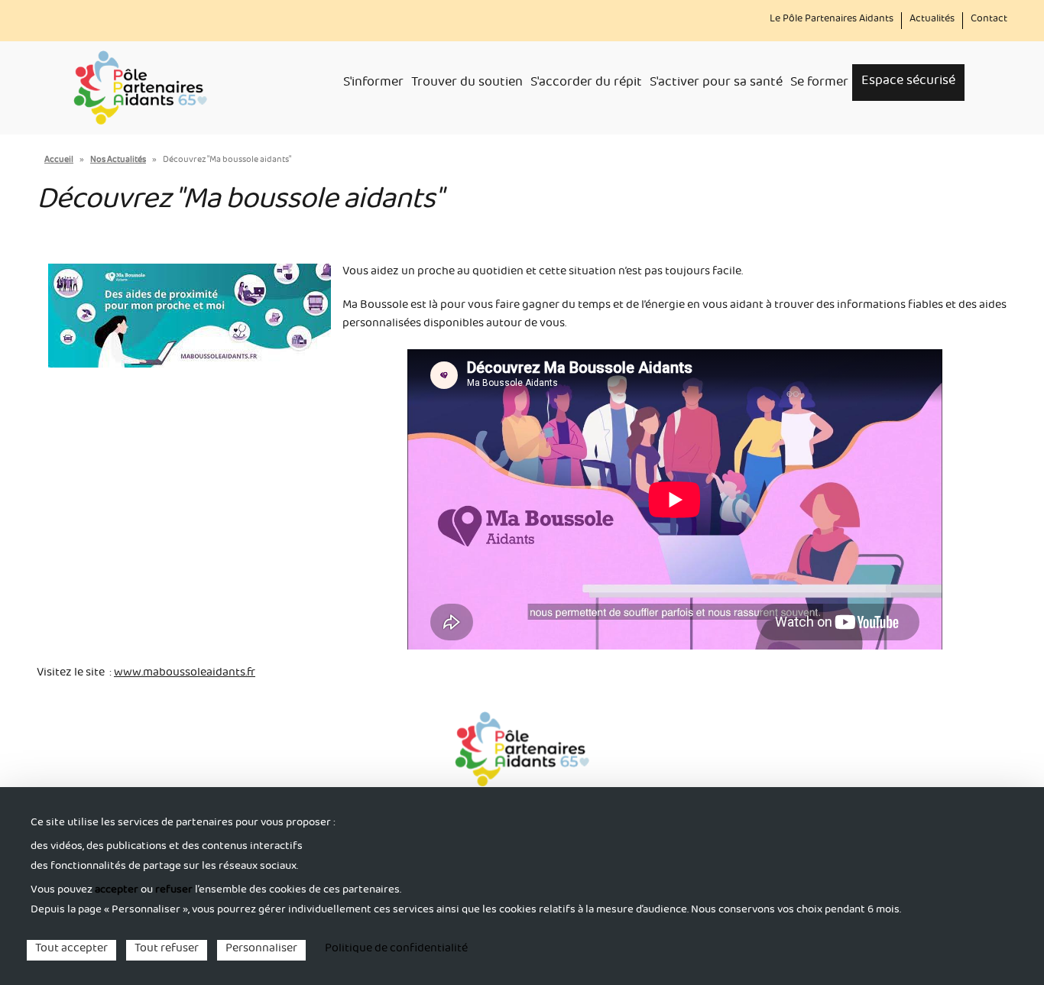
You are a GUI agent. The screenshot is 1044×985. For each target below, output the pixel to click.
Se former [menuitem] (819, 84)
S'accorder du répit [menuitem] (586, 84)
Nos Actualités (118, 161)
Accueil (58, 161)
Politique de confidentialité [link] (396, 950)
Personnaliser (261, 950)
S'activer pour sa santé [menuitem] (716, 84)
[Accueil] (140, 88)
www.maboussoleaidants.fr (184, 674)
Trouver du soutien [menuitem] (467, 84)
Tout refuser (167, 950)
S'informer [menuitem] (373, 84)
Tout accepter (71, 950)
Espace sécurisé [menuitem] (908, 82)
